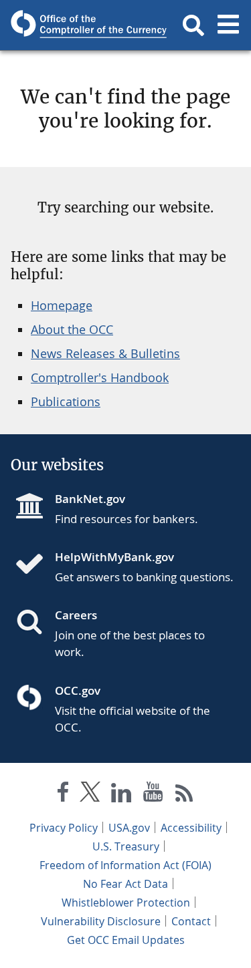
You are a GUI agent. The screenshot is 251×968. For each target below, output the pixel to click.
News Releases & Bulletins (105, 353)
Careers (76, 615)
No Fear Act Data (125, 883)
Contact (191, 921)
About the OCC (72, 329)
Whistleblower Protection (126, 902)
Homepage (61, 305)
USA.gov (129, 827)
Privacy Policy (63, 827)
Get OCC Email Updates (126, 940)
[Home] (35, 565)
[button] (193, 25)
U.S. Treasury (125, 846)
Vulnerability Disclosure (101, 921)
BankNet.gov (90, 498)
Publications (65, 401)
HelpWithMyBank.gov (114, 556)
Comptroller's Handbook (100, 377)
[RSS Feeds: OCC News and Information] (184, 795)
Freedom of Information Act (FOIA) (125, 865)
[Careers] (35, 623)
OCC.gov (77, 690)
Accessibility (191, 827)
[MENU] (228, 25)
